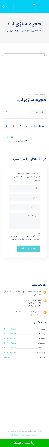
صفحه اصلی (37, 30)
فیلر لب (28, 94)
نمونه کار (26, 30)
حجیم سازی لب (38, 112)
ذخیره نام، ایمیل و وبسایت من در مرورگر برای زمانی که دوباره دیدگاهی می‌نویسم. (25, 238)
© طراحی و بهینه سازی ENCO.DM (24, 435)
